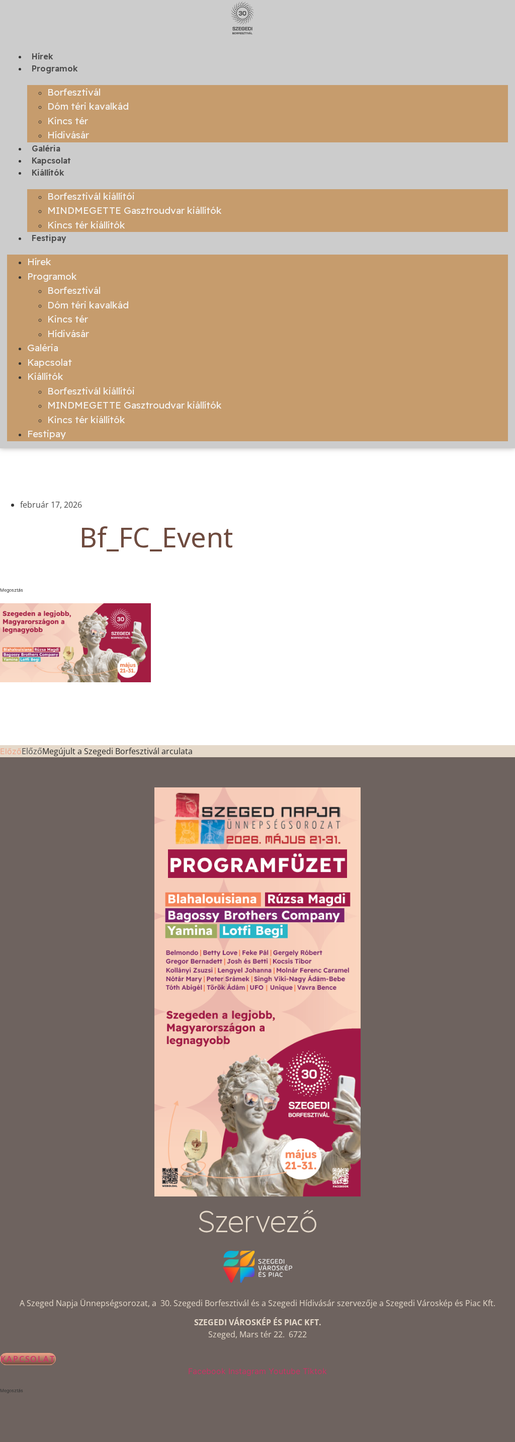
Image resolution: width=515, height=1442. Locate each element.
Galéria (46, 148)
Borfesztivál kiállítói (91, 196)
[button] (156, 590)
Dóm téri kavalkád (88, 106)
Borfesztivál (74, 92)
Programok (55, 68)
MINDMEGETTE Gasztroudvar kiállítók (134, 210)
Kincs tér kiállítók (86, 225)
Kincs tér (67, 121)
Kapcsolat (51, 160)
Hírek (42, 56)
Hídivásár (68, 135)
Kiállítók (48, 173)
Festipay (49, 238)
